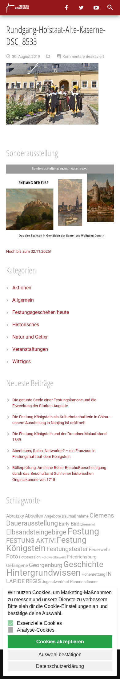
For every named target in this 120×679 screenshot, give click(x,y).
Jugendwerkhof (55, 581)
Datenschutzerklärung (60, 666)
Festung (83, 531)
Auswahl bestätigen (60, 654)
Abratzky (15, 516)
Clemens (102, 515)
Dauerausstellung (32, 523)
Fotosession (30, 557)
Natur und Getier (30, 337)
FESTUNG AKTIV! (31, 540)
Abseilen (34, 516)
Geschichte (83, 564)
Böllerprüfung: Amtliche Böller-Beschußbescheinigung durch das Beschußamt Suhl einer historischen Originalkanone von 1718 (59, 473)
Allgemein (23, 300)
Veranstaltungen (30, 349)
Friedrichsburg (81, 557)
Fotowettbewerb (54, 557)
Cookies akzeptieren (60, 641)
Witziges (21, 361)
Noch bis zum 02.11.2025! (28, 251)
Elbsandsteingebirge (36, 532)
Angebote (52, 516)
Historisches (25, 325)
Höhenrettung (93, 574)
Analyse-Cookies (35, 630)
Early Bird (69, 524)
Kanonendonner (84, 581)
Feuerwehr (99, 549)
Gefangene (17, 565)
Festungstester (67, 549)
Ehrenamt (87, 524)
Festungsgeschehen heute (40, 312)
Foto (12, 556)
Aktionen (21, 288)
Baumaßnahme (75, 516)
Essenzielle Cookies (39, 623)
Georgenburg (45, 565)
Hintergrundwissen (43, 572)
